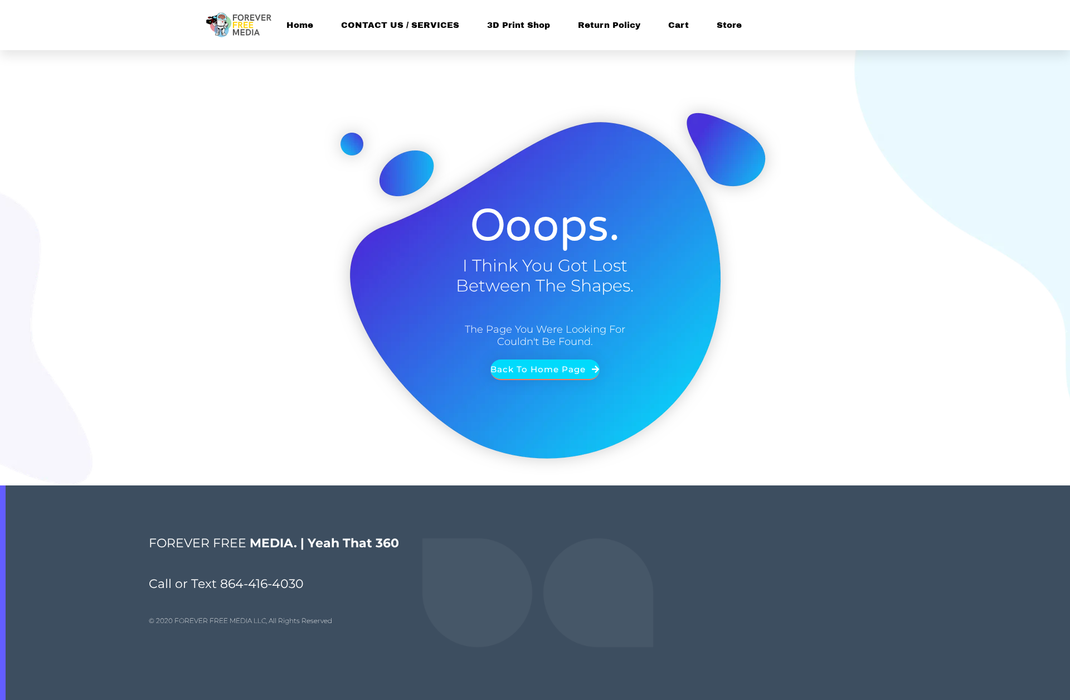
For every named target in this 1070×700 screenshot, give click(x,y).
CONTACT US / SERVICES (400, 25)
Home (299, 25)
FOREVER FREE (274, 543)
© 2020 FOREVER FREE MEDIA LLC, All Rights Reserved (240, 620)
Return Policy (609, 25)
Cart (678, 25)
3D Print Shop (518, 25)
